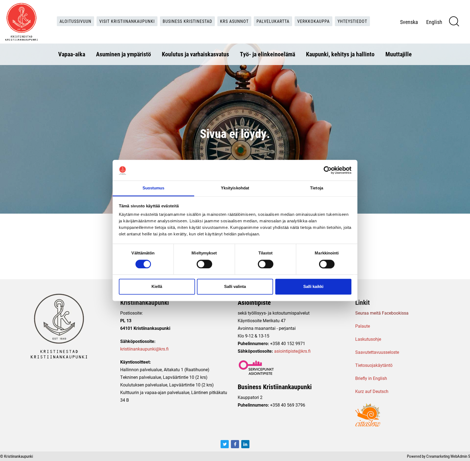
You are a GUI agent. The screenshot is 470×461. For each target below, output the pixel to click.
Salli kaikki (313, 286)
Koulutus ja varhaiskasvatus (195, 54)
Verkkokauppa (313, 21)
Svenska (409, 21)
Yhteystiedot (352, 21)
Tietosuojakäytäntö (373, 365)
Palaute (362, 326)
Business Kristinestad (187, 21)
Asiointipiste (254, 302)
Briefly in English (371, 378)
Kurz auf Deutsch (371, 391)
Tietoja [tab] (316, 188)
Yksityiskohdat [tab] (235, 188)
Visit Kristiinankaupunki (127, 21)
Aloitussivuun (75, 21)
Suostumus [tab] (154, 188)
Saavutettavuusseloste (377, 352)
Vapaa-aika (71, 54)
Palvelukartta (272, 21)
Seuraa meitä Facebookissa (382, 313)
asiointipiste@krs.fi (292, 351)
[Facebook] (235, 444)
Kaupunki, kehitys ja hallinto (340, 54)
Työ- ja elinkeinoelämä (267, 54)
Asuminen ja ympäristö (123, 54)
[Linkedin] (245, 444)
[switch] (204, 264)
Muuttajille (398, 54)
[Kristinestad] (21, 22)
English (434, 21)
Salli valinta (235, 286)
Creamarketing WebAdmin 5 (448, 456)
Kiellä (156, 286)
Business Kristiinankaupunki (275, 386)
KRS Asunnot (234, 21)
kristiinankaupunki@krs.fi (144, 349)
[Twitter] (225, 444)
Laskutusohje (368, 339)
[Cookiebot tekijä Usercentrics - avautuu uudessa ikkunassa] (327, 170)
